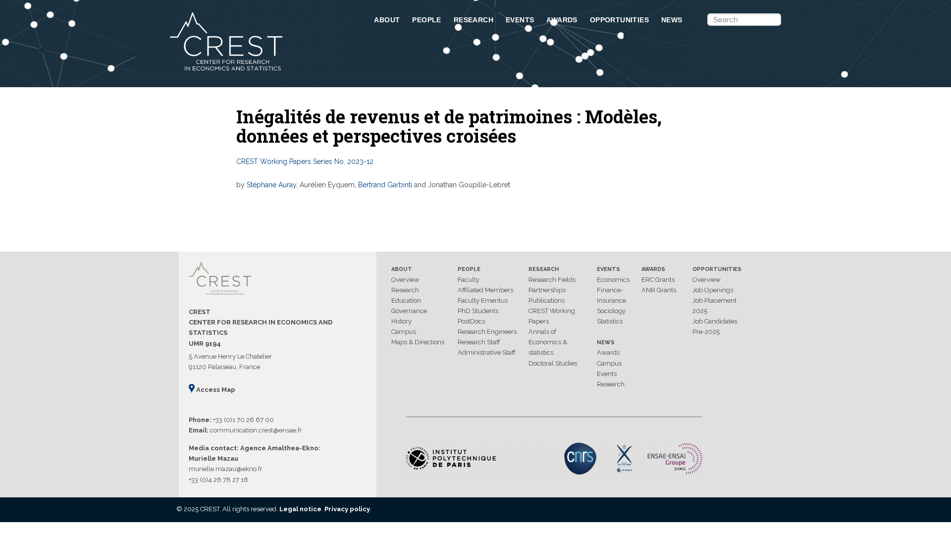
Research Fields (552, 279)
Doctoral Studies (552, 363)
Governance (409, 311)
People (426, 20)
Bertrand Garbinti (385, 185)
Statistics (610, 321)
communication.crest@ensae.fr (256, 430)
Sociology (611, 311)
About (387, 20)
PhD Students (478, 311)
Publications (546, 300)
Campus (403, 331)
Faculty (468, 279)
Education (406, 300)
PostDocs (471, 321)
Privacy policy (347, 509)
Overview (405, 279)
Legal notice (300, 509)
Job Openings (712, 290)
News (672, 20)
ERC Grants (658, 279)
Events (520, 20)
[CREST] (259, 71)
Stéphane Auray (271, 185)
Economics (613, 279)
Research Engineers (487, 331)
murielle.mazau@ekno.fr (226, 469)
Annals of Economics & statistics (547, 342)
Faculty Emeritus (483, 300)
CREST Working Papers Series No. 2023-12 (304, 161)
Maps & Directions (417, 342)
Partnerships (547, 290)
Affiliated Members (485, 290)
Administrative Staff (487, 352)
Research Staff (479, 342)
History (401, 321)
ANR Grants (658, 290)
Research (473, 20)
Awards (561, 20)
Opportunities (619, 20)
